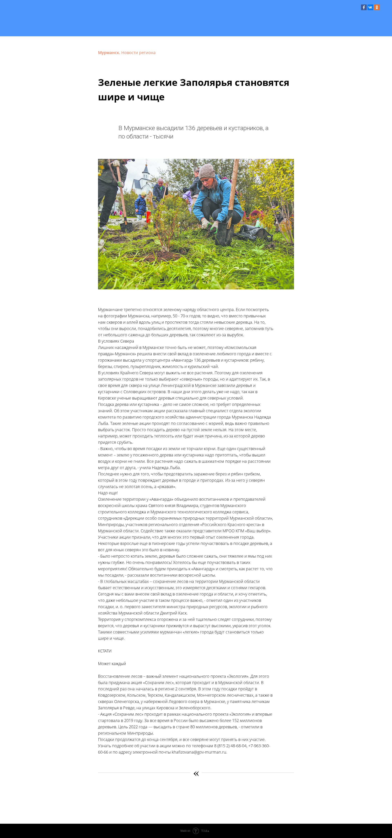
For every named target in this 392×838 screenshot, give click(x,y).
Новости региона (138, 52)
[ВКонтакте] (370, 7)
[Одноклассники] (377, 7)
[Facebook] (364, 7)
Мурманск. (109, 52)
